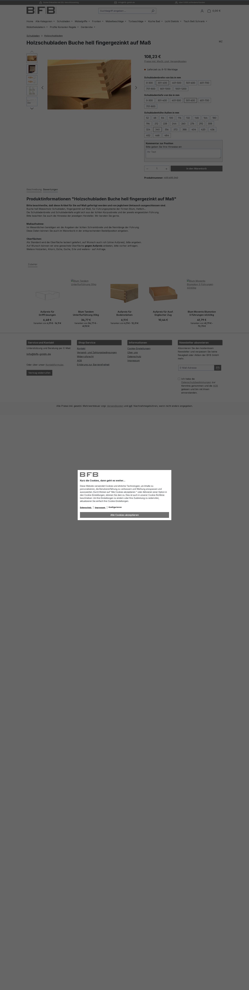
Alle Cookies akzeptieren (124, 515)
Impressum (100, 507)
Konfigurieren (115, 507)
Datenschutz (86, 507)
